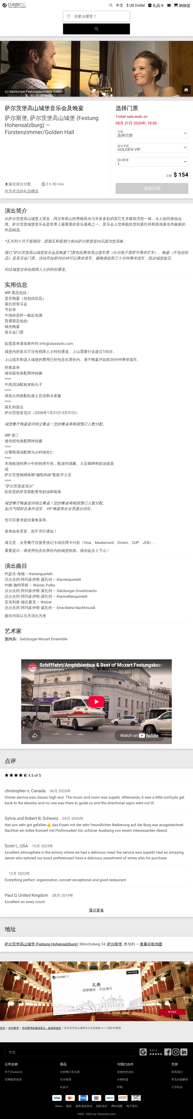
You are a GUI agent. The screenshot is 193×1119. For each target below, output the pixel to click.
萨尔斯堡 (114, 944)
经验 (120, 1087)
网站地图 (117, 1106)
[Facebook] (143, 1051)
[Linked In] (183, 1053)
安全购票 (65, 1079)
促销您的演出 (125, 1072)
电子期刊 (132, 1106)
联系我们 (177, 1072)
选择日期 (152, 188)
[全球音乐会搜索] (96, 29)
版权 (69, 1106)
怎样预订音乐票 (70, 1072)
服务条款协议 (84, 1106)
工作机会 (177, 1087)
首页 (2, 1028)
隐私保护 (102, 1106)
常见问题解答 (179, 1079)
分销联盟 (122, 1079)
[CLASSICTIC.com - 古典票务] (13, 5)
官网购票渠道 (13, 1079)
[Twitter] (175, 1053)
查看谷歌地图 (151, 944)
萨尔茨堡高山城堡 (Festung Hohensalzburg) (41, 944)
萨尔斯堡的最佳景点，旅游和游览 (41, 1028)
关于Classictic (14, 1072)
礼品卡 (158, 5)
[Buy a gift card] (96, 991)
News (58, 1106)
